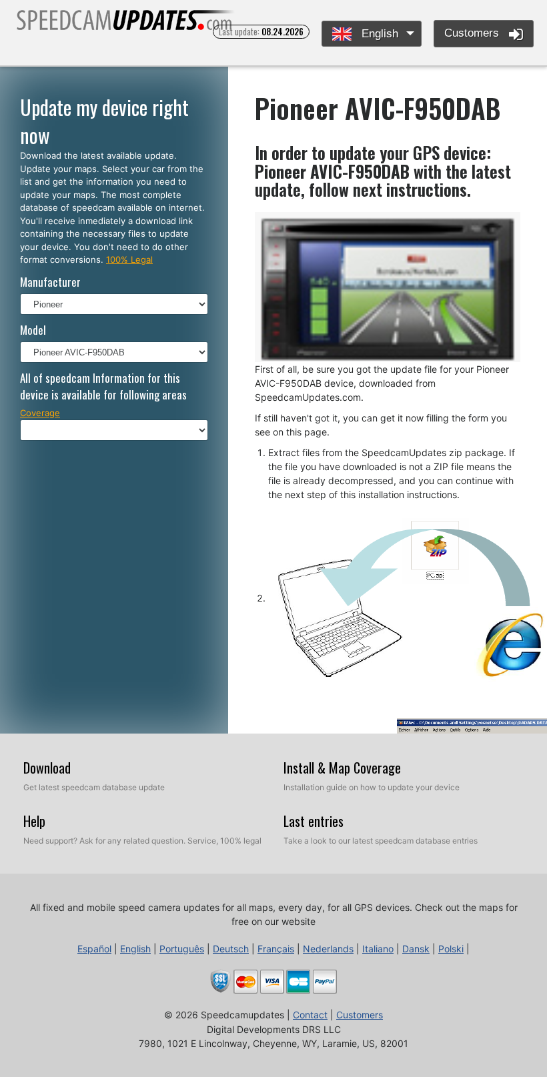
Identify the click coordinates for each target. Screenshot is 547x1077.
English (378, 33)
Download (47, 768)
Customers (473, 33)
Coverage (40, 412)
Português (181, 948)
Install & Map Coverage (342, 768)
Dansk (416, 948)
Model (33, 329)
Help (34, 821)
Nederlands (328, 948)
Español (94, 948)
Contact (310, 1014)
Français (275, 948)
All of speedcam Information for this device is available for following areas (103, 386)
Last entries (314, 821)
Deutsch (231, 948)
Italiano (378, 948)
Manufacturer (50, 281)
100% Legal (129, 259)
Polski (451, 948)
